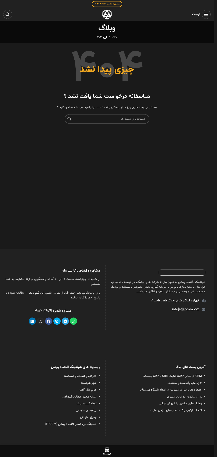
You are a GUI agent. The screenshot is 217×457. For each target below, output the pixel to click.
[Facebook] (48, 321)
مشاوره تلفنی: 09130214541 (107, 4)
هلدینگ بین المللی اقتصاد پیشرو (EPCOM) (70, 424)
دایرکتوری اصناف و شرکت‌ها (80, 376)
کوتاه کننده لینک (86, 403)
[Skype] (57, 321)
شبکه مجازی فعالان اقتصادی (79, 397)
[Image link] (182, 272)
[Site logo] (107, 14)
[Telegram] (65, 321)
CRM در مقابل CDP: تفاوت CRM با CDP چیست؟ (172, 376)
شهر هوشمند (88, 383)
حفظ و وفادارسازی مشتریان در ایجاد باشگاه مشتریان (171, 390)
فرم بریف (33, 293)
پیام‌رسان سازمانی (86, 410)
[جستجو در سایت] (7, 14)
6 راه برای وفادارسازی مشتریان (184, 383)
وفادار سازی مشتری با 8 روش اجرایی (180, 403)
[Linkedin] (32, 321)
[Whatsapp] (73, 321)
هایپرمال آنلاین (87, 390)
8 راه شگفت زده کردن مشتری (184, 397)
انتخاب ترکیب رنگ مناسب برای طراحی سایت (176, 410)
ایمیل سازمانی (88, 417)
